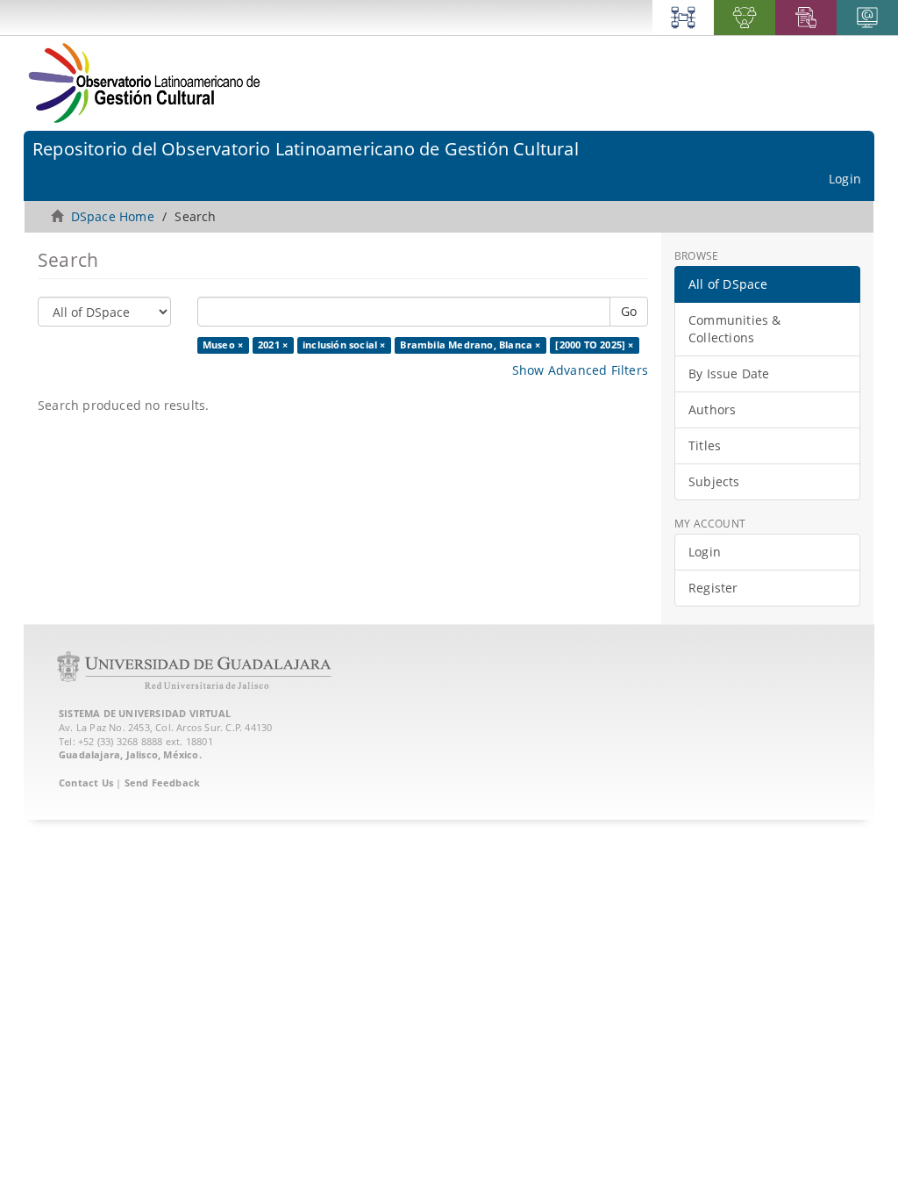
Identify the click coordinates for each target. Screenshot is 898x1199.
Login (704, 551)
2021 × (273, 345)
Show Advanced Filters (580, 370)
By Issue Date (729, 373)
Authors (712, 409)
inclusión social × (344, 345)
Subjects (714, 481)
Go (629, 311)
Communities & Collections (734, 329)
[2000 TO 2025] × (594, 345)
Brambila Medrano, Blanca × (470, 345)
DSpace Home (112, 216)
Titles (704, 445)
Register (713, 587)
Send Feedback (163, 782)
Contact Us (86, 782)
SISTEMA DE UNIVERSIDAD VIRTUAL (145, 713)
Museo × (223, 345)
